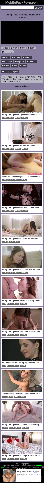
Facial (6, 57)
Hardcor (27, 57)
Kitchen (16, 57)
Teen (24, 66)
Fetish (6, 66)
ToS (27, 464)
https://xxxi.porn (8, 466)
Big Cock (20, 62)
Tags (23, 464)
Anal (15, 66)
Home (17, 464)
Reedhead (8, 62)
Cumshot (32, 62)
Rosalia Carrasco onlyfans (25, 466)
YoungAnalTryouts (11, 72)
